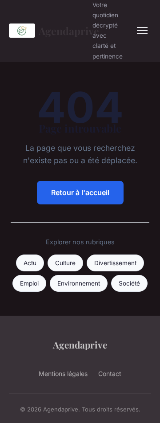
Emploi (29, 283)
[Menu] (142, 31)
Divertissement (115, 262)
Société (129, 283)
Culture (65, 262)
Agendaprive (60, 31)
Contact (109, 373)
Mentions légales (63, 373)
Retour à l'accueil (80, 192)
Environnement (78, 283)
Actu (30, 262)
